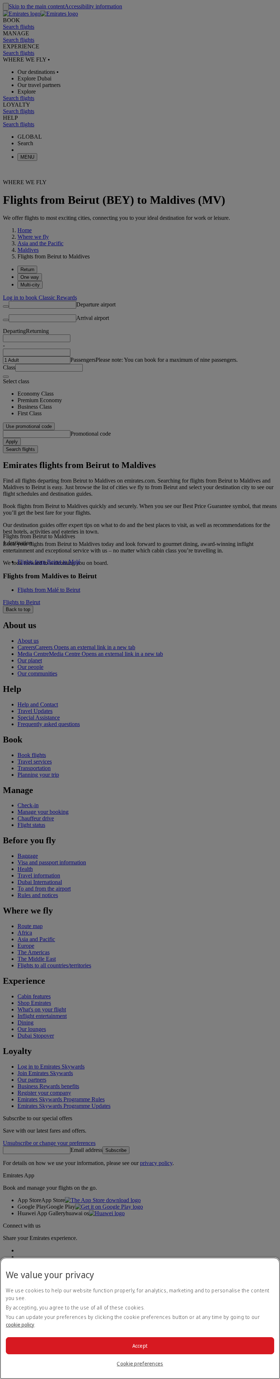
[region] (140, 1318)
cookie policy (20, 1324)
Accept (140, 1345)
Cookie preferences (140, 1363)
